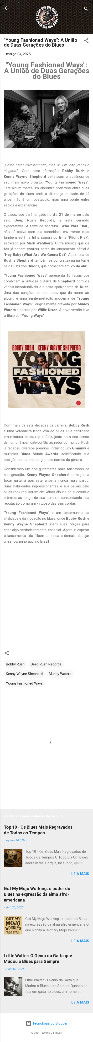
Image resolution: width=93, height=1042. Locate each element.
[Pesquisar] (86, 9)
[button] (86, 41)
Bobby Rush (15, 664)
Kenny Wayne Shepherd (24, 674)
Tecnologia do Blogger (49, 1023)
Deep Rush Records (46, 664)
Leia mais (80, 874)
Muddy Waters (60, 674)
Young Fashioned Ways (24, 683)
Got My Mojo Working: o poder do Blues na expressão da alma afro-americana (37, 894)
